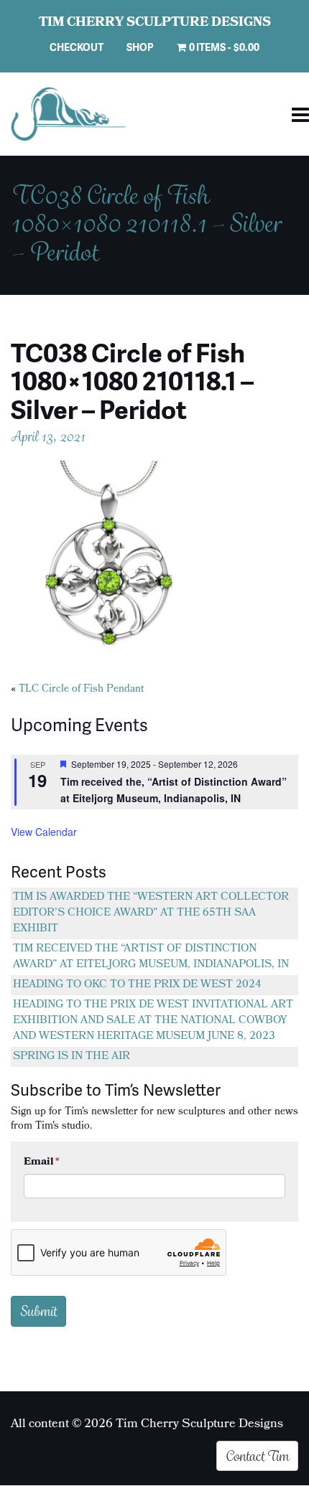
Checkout (76, 47)
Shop (140, 47)
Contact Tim (257, 1456)
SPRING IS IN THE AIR (71, 1057)
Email (42, 1162)
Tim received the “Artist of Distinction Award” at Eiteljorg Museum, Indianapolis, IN (151, 957)
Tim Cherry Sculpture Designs (155, 23)
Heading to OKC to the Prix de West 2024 (137, 985)
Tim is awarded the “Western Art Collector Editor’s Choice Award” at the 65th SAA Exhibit (151, 913)
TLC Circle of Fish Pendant (81, 690)
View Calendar (44, 831)
